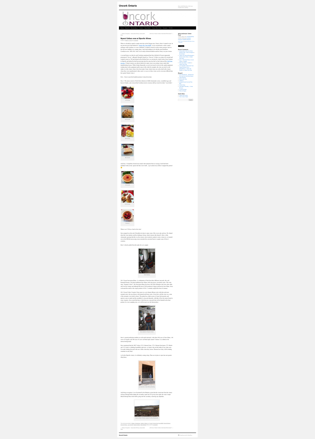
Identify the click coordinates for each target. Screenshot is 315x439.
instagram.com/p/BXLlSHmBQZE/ (185, 38)
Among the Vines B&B (145, 45)
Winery (146, 423)
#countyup (189, 36)
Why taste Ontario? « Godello (185, 62)
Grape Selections (182, 77)
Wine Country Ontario (183, 96)
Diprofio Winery (166, 423)
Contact (141, 28)
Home (122, 28)
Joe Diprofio (130, 424)
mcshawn (136, 40)
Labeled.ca (181, 80)
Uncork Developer (183, 89)
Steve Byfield (143, 424)
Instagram (180, 40)
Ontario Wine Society (183, 95)
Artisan (133, 423)
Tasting (142, 423)
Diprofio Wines (124, 424)
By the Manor (134, 28)
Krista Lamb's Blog (183, 79)
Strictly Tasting (182, 85)
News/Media (147, 28)
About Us (127, 28)
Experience (137, 423)
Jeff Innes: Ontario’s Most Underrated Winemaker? (161, 33)
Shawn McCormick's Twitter (189, 39)
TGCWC (171, 28)
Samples (165, 28)
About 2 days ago (181, 39)
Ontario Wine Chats (156, 28)
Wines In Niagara (182, 90)
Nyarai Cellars (137, 424)
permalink (155, 424)
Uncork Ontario (128, 5)
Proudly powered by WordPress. (186, 435)
